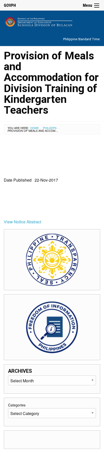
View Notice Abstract (22, 222)
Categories (16, 404)
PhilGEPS (50, 128)
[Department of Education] (52, 21)
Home (34, 128)
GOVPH (10, 5)
